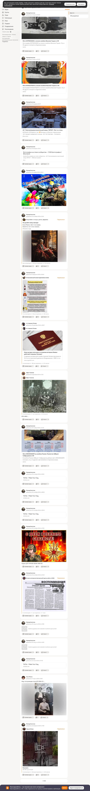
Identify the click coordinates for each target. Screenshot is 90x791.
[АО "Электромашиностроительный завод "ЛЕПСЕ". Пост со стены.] (44, 122)
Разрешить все (70, 4)
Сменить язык (5, 32)
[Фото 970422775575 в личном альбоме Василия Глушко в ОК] (44, 77)
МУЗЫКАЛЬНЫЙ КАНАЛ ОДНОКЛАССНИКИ (37, 277)
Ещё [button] (8, 36)
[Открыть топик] (44, 416)
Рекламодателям (6, 34)
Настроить (81, 4)
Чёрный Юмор (29, 729)
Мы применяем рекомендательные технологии (10, 40)
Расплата (25, 768)
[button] (28, 51)
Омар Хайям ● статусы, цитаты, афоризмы (37, 219)
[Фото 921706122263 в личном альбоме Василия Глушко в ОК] (44, 33)
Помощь (14, 34)
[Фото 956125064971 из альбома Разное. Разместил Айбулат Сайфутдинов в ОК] (44, 447)
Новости (4, 36)
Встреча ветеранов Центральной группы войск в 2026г (40, 578)
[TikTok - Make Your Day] (44, 479)
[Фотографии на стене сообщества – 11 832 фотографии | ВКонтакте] (44, 156)
